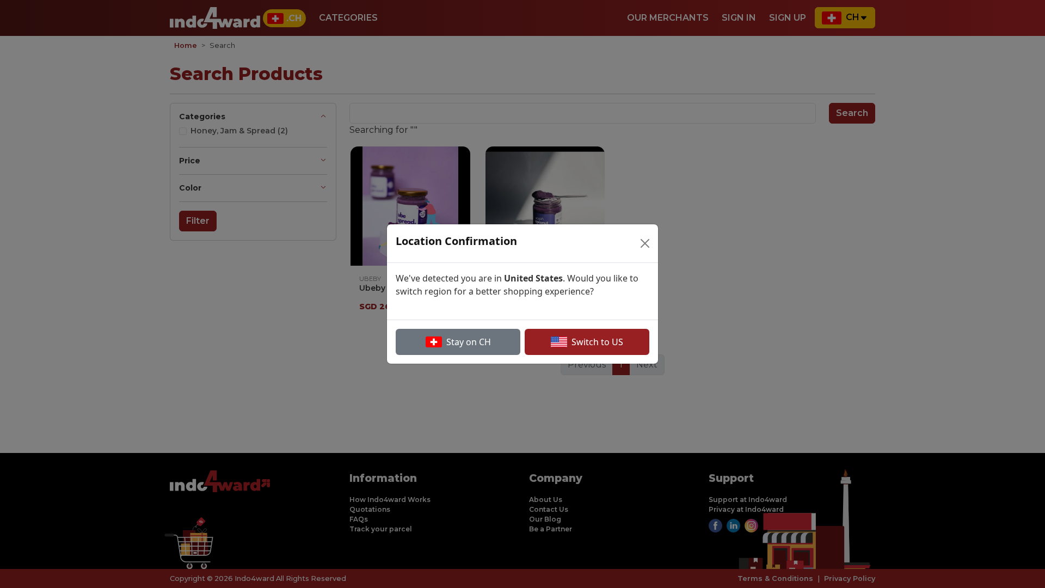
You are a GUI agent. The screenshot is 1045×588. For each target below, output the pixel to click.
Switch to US (597, 342)
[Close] (645, 243)
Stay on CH (468, 342)
